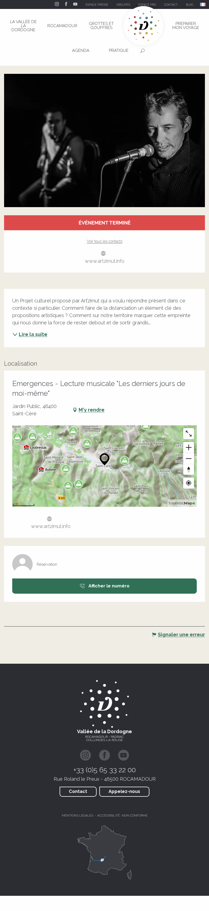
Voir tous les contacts (104, 241)
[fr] (203, 4)
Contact (78, 791)
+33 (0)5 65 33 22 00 (104, 770)
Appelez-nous (124, 791)
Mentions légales (77, 815)
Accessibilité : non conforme (122, 815)
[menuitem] (23, 25)
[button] (203, 4)
